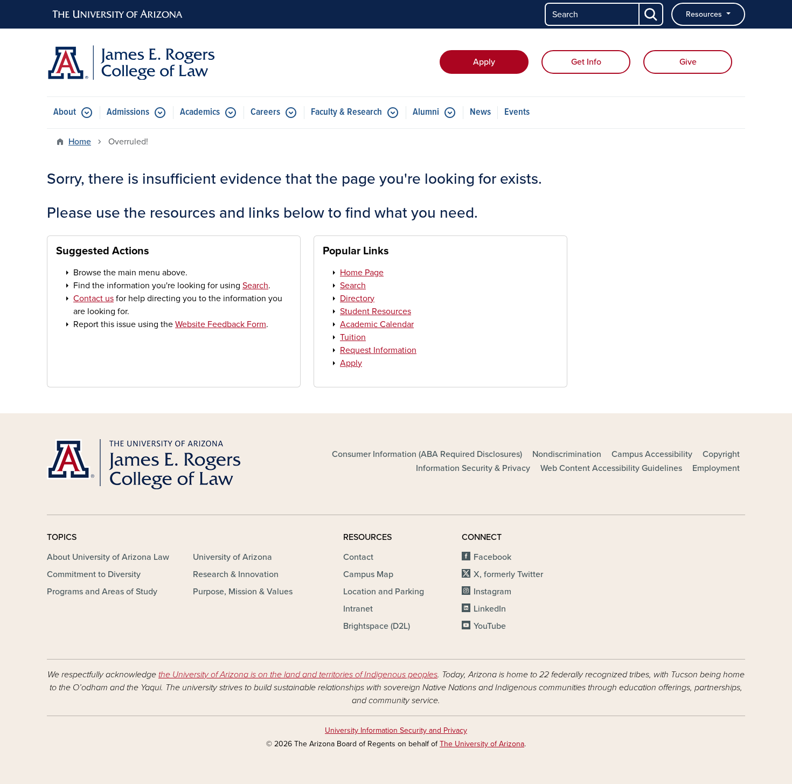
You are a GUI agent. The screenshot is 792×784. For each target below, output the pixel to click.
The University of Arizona (482, 743)
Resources (705, 14)
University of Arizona (232, 557)
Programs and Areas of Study (102, 591)
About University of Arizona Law (108, 557)
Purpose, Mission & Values (243, 591)
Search (255, 285)
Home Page (362, 272)
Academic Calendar (377, 324)
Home (79, 141)
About (64, 112)
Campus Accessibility (652, 454)
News (480, 112)
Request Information (378, 350)
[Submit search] (651, 14)
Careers (265, 112)
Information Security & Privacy (473, 468)
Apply (484, 62)
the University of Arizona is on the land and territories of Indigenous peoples (297, 674)
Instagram (492, 591)
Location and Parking (383, 591)
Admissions (128, 112)
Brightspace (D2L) (376, 626)
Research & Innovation (236, 574)
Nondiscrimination (566, 454)
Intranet (358, 608)
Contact (358, 557)
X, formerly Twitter (508, 574)
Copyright (721, 454)
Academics (200, 112)
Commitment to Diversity (94, 574)
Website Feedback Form (220, 324)
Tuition (353, 337)
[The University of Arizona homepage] (118, 14)
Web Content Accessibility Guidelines (611, 468)
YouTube (490, 626)
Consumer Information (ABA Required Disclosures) (427, 454)
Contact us (93, 298)
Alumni (426, 112)
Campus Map (368, 574)
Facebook (492, 557)
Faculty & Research (346, 112)
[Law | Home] (159, 62)
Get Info (586, 62)
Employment (716, 468)
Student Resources (375, 311)
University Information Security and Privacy (396, 730)
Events (517, 112)
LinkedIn (490, 608)
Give (688, 62)
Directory (357, 298)
